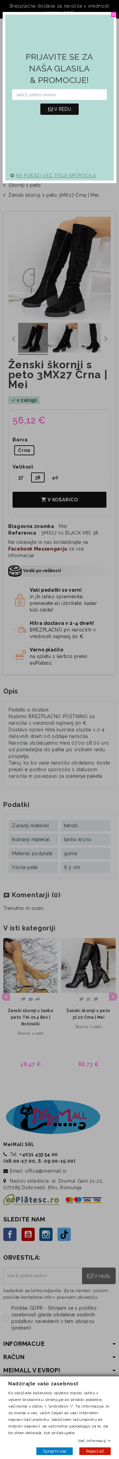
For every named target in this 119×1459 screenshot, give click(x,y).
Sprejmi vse (54, 1451)
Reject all (95, 1451)
